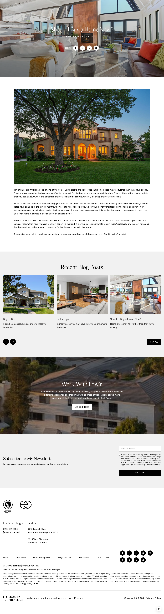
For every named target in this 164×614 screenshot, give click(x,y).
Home (5, 557)
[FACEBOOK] (122, 553)
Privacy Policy (154, 464)
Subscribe (140, 473)
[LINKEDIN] (136, 553)
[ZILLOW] (143, 559)
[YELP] (122, 559)
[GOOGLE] (136, 559)
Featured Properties (41, 557)
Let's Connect (103, 557)
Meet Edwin (21, 557)
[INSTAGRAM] (129, 553)
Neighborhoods (64, 557)
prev (6, 342)
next (13, 342)
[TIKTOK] (129, 559)
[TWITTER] (150, 553)
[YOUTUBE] (143, 553)
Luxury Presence (75, 598)
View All (154, 342)
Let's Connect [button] (82, 407)
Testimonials (84, 557)
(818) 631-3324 (10, 529)
